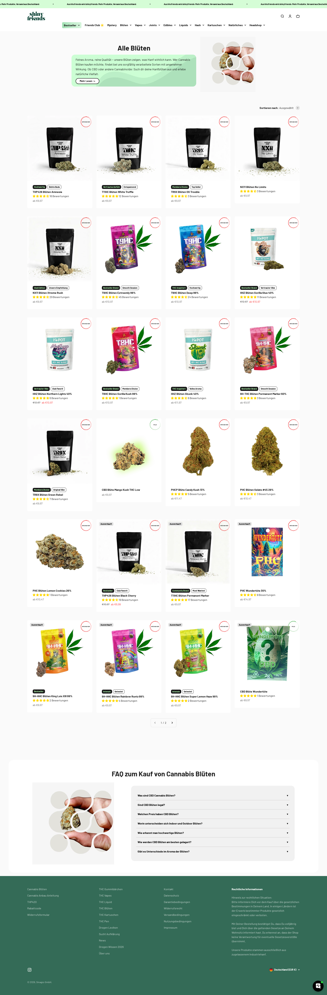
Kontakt (168, 889)
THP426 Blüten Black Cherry (119, 595)
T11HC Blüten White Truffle (118, 191)
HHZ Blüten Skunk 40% (185, 393)
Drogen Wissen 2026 (111, 946)
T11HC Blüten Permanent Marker (190, 595)
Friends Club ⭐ (94, 25)
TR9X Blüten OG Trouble (185, 191)
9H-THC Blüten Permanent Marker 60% (263, 393)
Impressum (170, 927)
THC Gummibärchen (111, 889)
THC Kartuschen (108, 914)
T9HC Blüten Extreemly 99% (119, 292)
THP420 (32, 902)
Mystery (112, 25)
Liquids (183, 25)
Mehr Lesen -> (87, 81)
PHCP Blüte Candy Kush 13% (188, 489)
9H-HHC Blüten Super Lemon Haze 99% (194, 696)
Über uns (104, 953)
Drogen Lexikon (108, 927)
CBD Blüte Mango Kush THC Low (121, 489)
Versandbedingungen (177, 914)
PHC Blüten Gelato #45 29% (257, 489)
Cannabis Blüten (37, 889)
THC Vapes (105, 895)
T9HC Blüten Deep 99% (185, 292)
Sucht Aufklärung (109, 934)
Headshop (256, 25)
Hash (198, 25)
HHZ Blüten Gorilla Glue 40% (257, 292)
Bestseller (70, 25)
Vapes (138, 25)
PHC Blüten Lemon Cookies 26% (52, 590)
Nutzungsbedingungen (177, 921)
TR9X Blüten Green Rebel (48, 494)
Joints (153, 25)
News (102, 940)
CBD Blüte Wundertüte (253, 691)
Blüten (124, 25)
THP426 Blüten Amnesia (47, 191)
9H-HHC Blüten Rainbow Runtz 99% (123, 696)
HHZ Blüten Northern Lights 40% (52, 393)
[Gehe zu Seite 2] (172, 722)
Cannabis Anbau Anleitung (43, 895)
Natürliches (236, 25)
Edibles (168, 25)
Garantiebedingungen (177, 902)
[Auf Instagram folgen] (29, 970)
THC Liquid (105, 902)
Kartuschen (215, 25)
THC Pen (104, 921)
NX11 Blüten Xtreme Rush (48, 292)
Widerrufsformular (38, 914)
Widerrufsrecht (173, 908)
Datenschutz (171, 895)
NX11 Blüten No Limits (253, 186)
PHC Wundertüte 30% (253, 590)
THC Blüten (105, 908)
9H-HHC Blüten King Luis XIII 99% (52, 696)
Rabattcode (34, 908)
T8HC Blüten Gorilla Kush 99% (119, 393)
